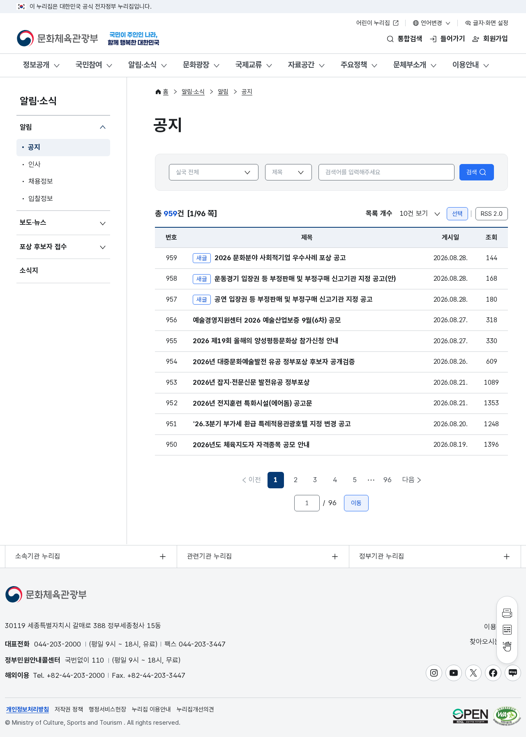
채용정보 (40, 181)
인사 (34, 164)
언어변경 (431, 23)
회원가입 (495, 39)
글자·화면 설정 (489, 23)
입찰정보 (40, 198)
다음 (408, 480)
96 (387, 480)
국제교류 (248, 64)
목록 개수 (379, 213)
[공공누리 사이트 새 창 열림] (470, 715)
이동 (356, 503)
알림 (26, 127)
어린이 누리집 (374, 23)
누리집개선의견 (195, 709)
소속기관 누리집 (37, 556)
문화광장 (196, 64)
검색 (471, 172)
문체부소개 (409, 64)
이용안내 (465, 64)
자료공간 (301, 64)
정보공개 (36, 64)
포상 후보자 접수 (43, 247)
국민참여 (89, 64)
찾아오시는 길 (490, 642)
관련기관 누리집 (209, 556)
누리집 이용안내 (151, 709)
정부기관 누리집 (381, 556)
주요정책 (354, 64)
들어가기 (453, 39)
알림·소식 (142, 64)
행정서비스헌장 (107, 709)
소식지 (29, 270)
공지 (34, 147)
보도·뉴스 (33, 222)
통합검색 (410, 39)
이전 (255, 480)
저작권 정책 (69, 709)
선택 (457, 213)
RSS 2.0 (492, 213)
